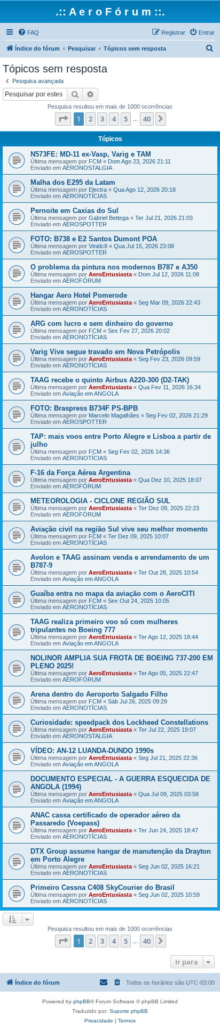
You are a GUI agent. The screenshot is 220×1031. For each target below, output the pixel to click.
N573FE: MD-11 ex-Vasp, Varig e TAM (90, 154)
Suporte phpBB (128, 1011)
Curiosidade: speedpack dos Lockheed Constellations (119, 722)
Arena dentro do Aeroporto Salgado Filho (99, 694)
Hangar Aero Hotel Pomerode (78, 295)
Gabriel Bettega (109, 218)
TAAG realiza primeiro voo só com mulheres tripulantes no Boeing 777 (104, 626)
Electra (98, 189)
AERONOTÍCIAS (84, 196)
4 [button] (114, 119)
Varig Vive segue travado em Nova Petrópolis (105, 352)
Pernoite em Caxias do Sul (74, 211)
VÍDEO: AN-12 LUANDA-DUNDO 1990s (92, 751)
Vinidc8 (98, 246)
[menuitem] (28, 32)
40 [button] (147, 119)
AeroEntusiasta (110, 274)
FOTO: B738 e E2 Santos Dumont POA (93, 239)
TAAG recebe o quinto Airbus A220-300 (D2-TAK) (109, 380)
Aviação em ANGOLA (90, 393)
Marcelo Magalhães (114, 415)
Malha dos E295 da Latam (72, 182)
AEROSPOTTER (84, 224)
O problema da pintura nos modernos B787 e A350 (114, 267)
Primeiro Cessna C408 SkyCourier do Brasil (102, 887)
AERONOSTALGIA (87, 168)
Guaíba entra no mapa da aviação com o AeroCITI (112, 594)
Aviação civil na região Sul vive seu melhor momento (119, 529)
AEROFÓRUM (81, 280)
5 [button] (126, 119)
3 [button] (102, 119)
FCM (95, 161)
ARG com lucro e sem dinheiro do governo (101, 324)
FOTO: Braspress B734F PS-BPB (84, 408)
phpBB (81, 1001)
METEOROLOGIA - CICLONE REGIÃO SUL (100, 501)
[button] (63, 118)
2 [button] (90, 119)
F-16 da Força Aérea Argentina (80, 473)
